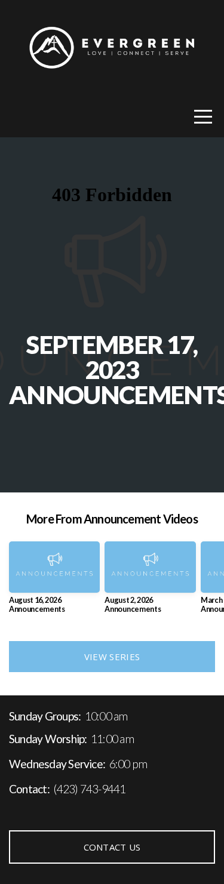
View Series (112, 657)
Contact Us (112, 847)
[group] (54, 582)
